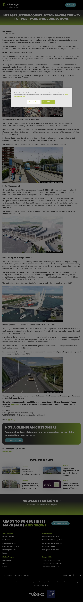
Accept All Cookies (48, 101)
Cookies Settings (33, 101)
